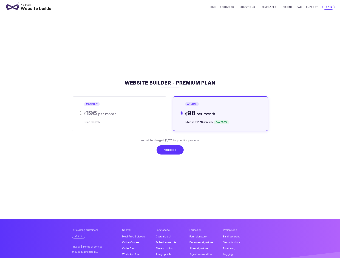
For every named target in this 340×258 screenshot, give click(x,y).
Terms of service (93, 246)
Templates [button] (269, 7)
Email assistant (231, 236)
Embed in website (166, 242)
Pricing (288, 7)
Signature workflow (200, 254)
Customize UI (163, 236)
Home (212, 7)
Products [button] (227, 7)
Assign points (163, 254)
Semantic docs (231, 242)
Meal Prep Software (134, 236)
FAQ (299, 7)
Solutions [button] (248, 7)
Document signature (201, 242)
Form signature (198, 236)
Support (312, 7)
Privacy (76, 246)
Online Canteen (131, 242)
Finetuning (229, 248)
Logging (228, 254)
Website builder (37, 8)
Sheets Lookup (165, 248)
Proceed (170, 149)
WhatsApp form (131, 254)
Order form (128, 248)
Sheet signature (198, 248)
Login (328, 7)
